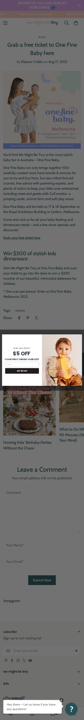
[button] (71, 709)
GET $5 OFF (22, 370)
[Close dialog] (79, 337)
